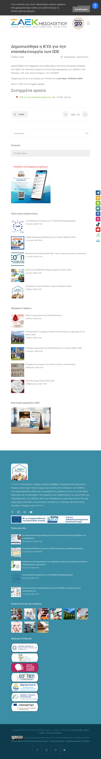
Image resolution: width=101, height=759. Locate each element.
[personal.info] (98, 203)
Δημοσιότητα (82, 57)
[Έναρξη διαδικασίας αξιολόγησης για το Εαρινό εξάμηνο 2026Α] (17, 242)
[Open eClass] (98, 208)
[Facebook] (98, 214)
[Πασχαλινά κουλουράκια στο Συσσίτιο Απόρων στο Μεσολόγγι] (17, 370)
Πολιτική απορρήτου (54, 733)
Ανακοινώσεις (69, 57)
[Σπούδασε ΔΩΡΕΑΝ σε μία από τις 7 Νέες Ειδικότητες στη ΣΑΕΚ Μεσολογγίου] (16, 552)
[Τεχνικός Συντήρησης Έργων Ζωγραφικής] (43, 627)
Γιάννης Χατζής (76, 730)
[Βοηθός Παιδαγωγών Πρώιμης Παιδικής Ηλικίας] (16, 614)
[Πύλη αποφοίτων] (98, 240)
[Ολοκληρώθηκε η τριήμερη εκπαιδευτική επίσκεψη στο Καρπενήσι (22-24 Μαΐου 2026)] (17, 337)
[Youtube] (98, 229)
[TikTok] (98, 224)
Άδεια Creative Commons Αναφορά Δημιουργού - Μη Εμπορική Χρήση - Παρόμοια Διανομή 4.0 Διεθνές (50, 741)
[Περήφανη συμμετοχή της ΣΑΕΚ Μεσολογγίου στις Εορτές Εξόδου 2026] (17, 353)
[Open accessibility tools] (95, 6)
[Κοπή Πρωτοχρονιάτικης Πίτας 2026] (17, 386)
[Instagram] (98, 219)
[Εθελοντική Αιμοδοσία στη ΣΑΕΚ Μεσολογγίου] (17, 321)
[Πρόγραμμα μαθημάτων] (98, 198)
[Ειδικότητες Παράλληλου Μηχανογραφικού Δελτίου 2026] (17, 275)
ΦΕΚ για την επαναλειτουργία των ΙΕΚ (37, 97)
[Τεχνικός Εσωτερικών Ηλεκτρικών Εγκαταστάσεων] (56, 614)
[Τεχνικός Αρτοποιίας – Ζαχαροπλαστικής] (43, 614)
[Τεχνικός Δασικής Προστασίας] (69, 614)
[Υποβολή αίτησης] (98, 192)
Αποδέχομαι (81, 9)
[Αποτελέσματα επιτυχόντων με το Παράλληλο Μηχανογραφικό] (17, 226)
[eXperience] (98, 235)
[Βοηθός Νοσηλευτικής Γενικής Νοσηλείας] (29, 614)
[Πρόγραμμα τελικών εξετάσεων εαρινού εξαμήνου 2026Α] (17, 291)
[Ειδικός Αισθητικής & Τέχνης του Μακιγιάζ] (16, 627)
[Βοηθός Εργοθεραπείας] (82, 614)
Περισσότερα (84, 6)
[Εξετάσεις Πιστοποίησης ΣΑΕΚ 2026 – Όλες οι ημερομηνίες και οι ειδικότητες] (17, 259)
